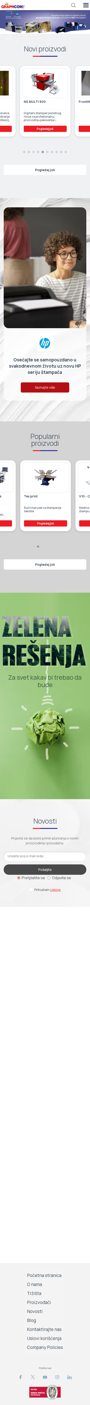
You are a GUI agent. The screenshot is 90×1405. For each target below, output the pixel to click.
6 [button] (47, 152)
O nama (34, 1284)
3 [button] (9, 35)
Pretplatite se (33, 877)
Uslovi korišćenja (44, 1338)
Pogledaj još (45, 129)
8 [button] (56, 152)
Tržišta (34, 1293)
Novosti (35, 1311)
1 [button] (24, 152)
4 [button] (38, 152)
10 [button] (66, 152)
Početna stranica (44, 1275)
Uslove (55, 889)
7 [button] (52, 152)
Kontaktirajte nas (44, 1329)
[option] (45, 22)
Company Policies (45, 1347)
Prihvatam (47, 889)
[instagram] (57, 1377)
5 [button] (43, 152)
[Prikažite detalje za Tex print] (45, 477)
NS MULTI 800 (35, 102)
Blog (31, 1320)
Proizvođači (39, 1302)
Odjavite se (61, 877)
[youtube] (45, 1377)
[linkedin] (69, 1377)
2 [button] (10, 22)
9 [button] (61, 152)
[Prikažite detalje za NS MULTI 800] (45, 83)
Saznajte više (45, 387)
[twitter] (33, 1377)
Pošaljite (45, 869)
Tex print (31, 496)
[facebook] (20, 1377)
